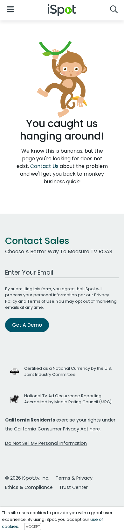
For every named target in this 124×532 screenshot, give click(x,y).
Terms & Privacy (74, 478)
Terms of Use (40, 301)
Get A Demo (27, 325)
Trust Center (73, 487)
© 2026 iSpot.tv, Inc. (27, 478)
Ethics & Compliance (29, 487)
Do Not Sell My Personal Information (46, 443)
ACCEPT (33, 526)
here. (95, 429)
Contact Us (45, 166)
